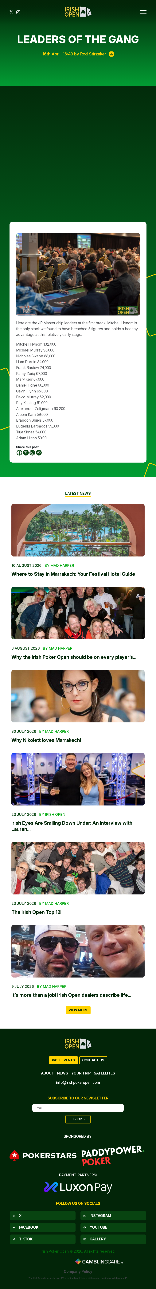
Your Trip (81, 1073)
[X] (26, 453)
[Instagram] (32, 453)
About (47, 1073)
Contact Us (93, 1060)
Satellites (104, 1073)
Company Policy (78, 1271)
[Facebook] (19, 453)
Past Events (63, 1060)
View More (78, 1010)
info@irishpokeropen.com (78, 1082)
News (62, 1073)
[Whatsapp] (39, 453)
